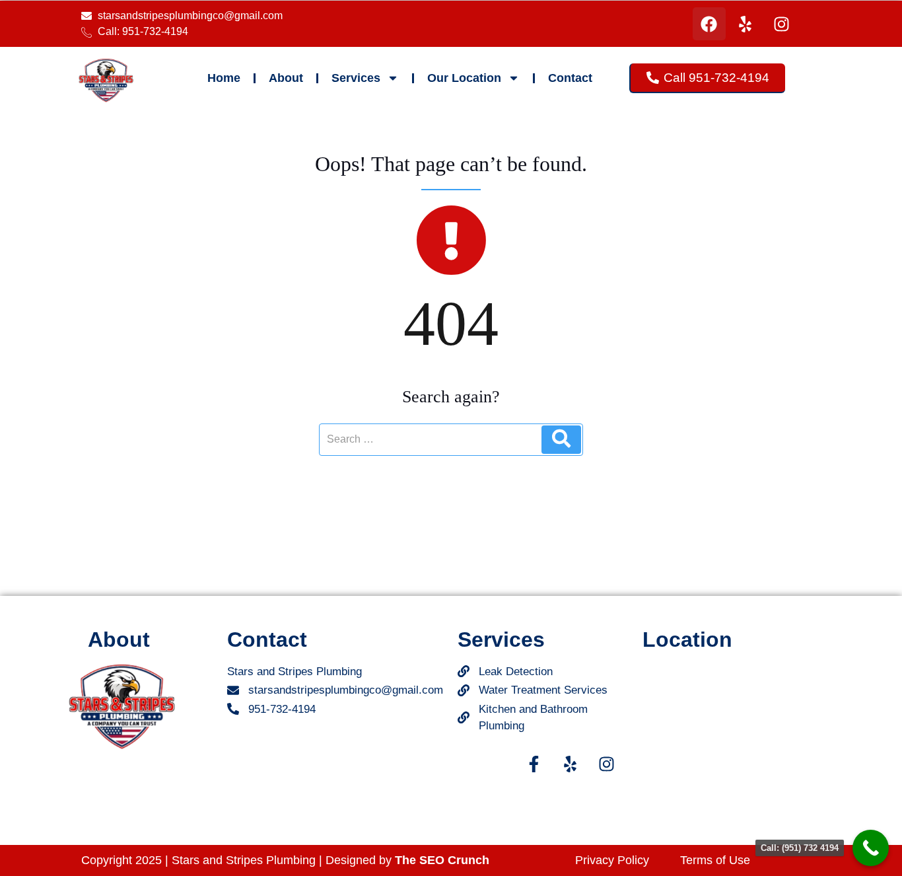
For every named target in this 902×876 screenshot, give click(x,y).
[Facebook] (709, 23)
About (286, 78)
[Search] (561, 439)
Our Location (464, 78)
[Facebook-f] (533, 764)
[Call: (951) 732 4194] (870, 848)
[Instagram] (781, 23)
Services (355, 78)
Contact (570, 78)
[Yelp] (745, 23)
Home (223, 78)
